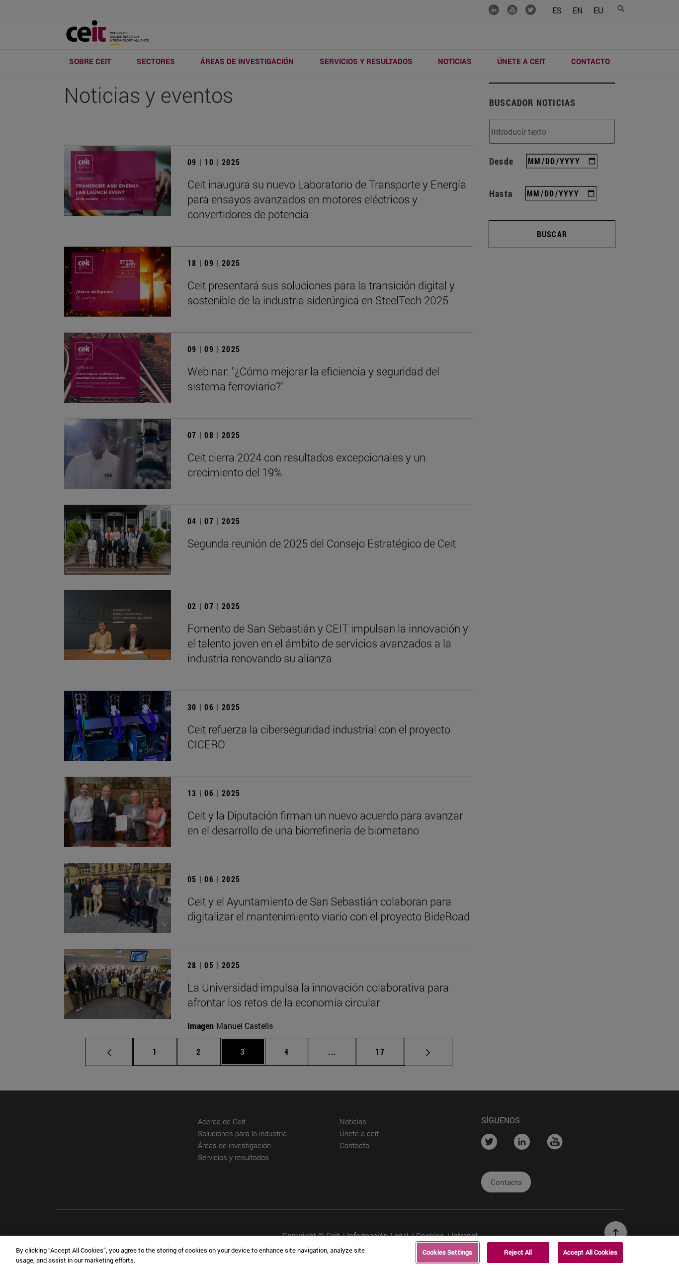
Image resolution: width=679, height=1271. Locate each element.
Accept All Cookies (590, 1252)
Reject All (518, 1252)
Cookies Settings (447, 1252)
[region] (339, 1253)
